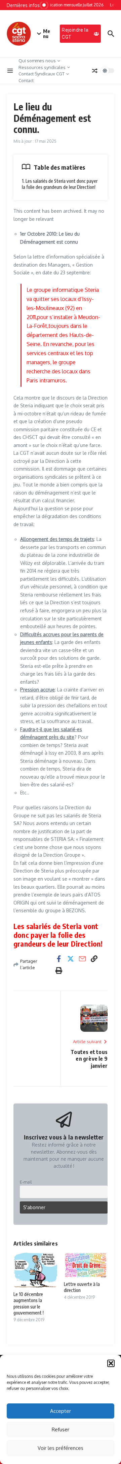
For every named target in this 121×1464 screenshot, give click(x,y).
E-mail (26, 1182)
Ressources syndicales (42, 67)
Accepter (60, 1411)
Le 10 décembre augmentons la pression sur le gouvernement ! (28, 1303)
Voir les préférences (60, 1448)
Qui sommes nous (37, 60)
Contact (26, 80)
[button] (111, 1363)
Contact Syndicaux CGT (41, 73)
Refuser (60, 1429)
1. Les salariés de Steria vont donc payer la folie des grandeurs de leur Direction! (59, 184)
